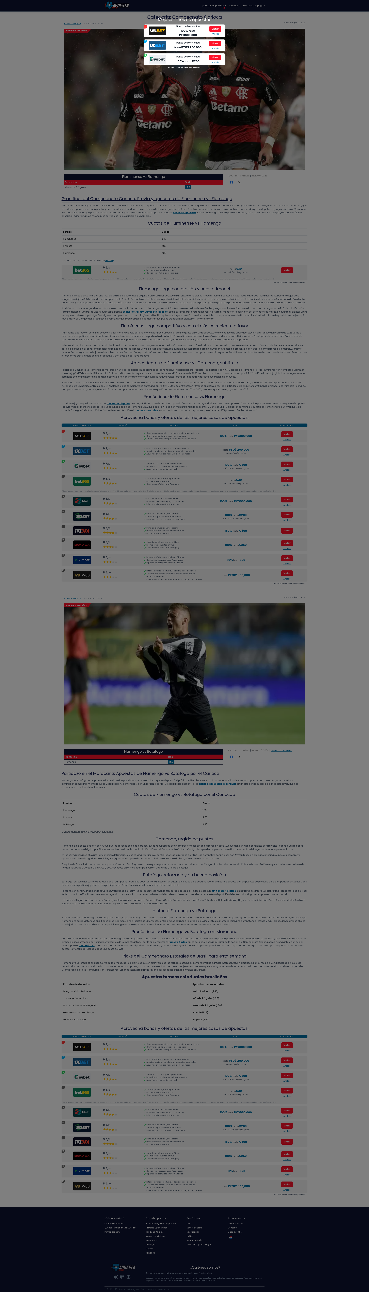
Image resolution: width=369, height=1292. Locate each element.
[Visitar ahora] (157, 31)
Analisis (215, 33)
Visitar (215, 29)
